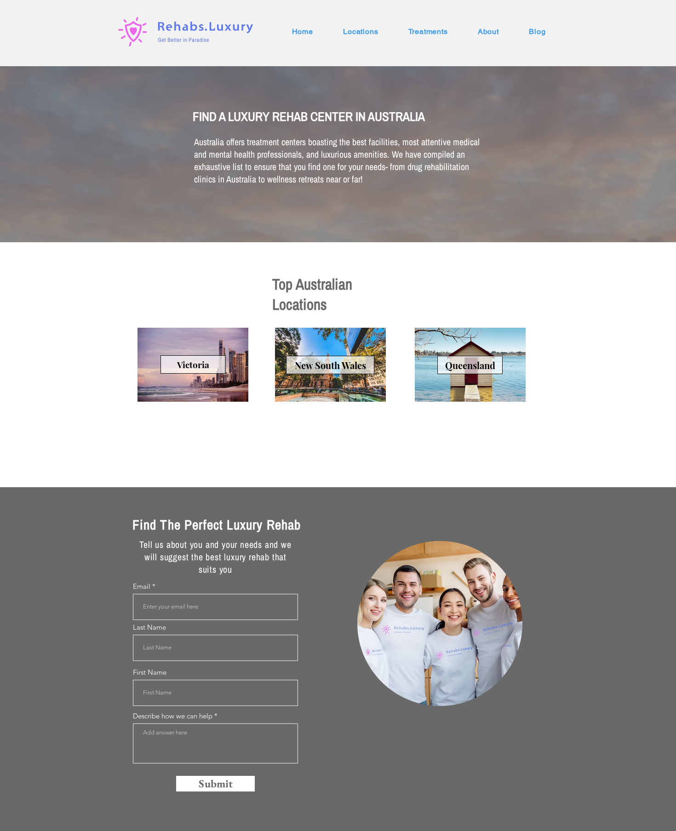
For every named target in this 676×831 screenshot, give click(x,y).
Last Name (149, 627)
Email (141, 586)
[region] (440, 623)
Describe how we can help (172, 715)
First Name (149, 672)
